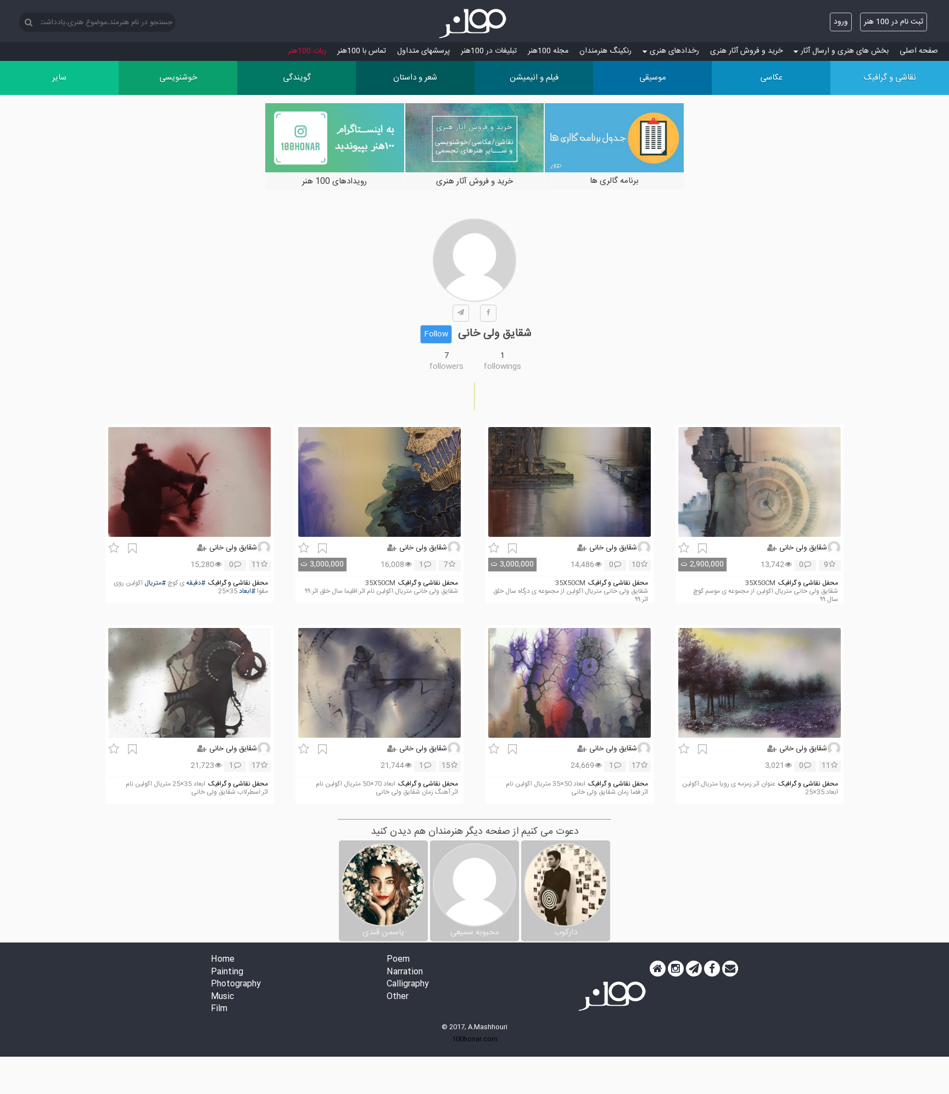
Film (219, 1009)
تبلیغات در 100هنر (489, 51)
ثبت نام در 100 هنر (893, 22)
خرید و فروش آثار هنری (746, 51)
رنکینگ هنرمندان (605, 51)
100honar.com (475, 1039)
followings (502, 366)
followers (446, 366)
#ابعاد (247, 591)
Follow (436, 334)
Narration (405, 972)
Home (223, 959)
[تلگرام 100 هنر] (694, 969)
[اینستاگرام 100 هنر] (676, 969)
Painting (227, 972)
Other (398, 997)
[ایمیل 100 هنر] (730, 969)
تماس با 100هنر (361, 51)
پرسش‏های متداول (423, 51)
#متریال (155, 583)
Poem (398, 959)
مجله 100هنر (548, 51)
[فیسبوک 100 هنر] (712, 969)
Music (222, 997)
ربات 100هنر (307, 51)
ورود (841, 22)
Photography (236, 984)
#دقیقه (195, 583)
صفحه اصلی (919, 51)
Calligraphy (408, 984)
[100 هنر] (474, 23)
